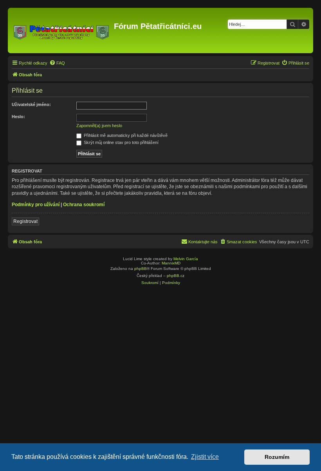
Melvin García (185, 259)
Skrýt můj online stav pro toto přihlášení (121, 142)
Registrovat (25, 221)
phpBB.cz (175, 275)
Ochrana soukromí (84, 204)
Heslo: (18, 116)
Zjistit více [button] (205, 456)
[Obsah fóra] (62, 30)
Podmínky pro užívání (36, 204)
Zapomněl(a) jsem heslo (99, 125)
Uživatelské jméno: (31, 104)
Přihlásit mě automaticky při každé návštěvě (125, 135)
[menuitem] (57, 63)
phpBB (140, 268)
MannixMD (171, 263)
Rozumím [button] (277, 457)
